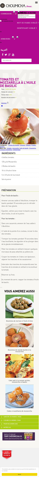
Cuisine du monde (13, 145)
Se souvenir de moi (7, 21)
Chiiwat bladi (16, 150)
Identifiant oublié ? (27, 28)
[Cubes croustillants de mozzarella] (19, 408)
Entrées (2, 147)
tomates (9, 148)
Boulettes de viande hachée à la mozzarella (19, 350)
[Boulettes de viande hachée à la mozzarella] (19, 346)
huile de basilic (24, 148)
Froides (33, 145)
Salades (28, 145)
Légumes (22, 145)
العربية (4, 49)
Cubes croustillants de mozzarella (19, 411)
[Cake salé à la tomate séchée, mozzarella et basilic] (19, 377)
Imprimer (4, 103)
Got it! (19, 474)
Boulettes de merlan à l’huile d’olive (19, 321)
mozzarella (15, 148)
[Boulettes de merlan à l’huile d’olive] (19, 318)
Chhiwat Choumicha (6, 150)
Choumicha (32, 148)
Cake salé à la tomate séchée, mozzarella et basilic (19, 381)
